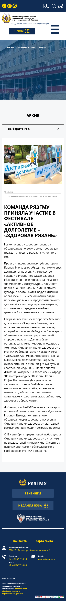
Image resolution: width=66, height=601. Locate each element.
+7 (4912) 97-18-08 (18, 564)
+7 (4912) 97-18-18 (18, 557)
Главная (10, 47)
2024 (32, 47)
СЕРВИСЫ (19, 31)
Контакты (20, 541)
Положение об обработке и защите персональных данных (14, 591)
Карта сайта (44, 541)
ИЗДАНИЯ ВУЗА (30, 505)
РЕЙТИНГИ (33, 493)
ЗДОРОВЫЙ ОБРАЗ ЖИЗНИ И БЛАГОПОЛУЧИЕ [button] (32, 196)
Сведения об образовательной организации (30, 23)
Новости (22, 47)
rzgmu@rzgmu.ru (46, 557)
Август (42, 47)
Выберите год (19, 129)
